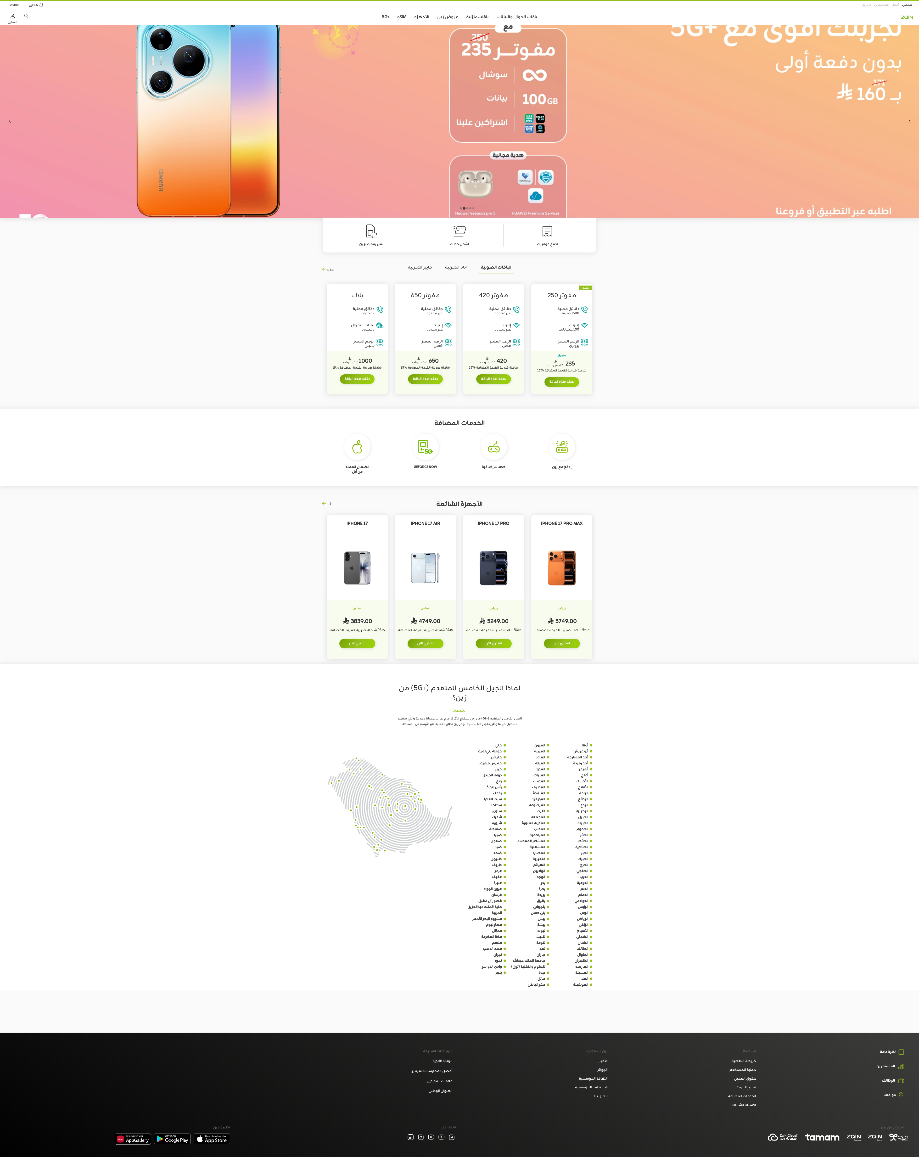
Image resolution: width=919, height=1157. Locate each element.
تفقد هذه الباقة (561, 382)
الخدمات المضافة (742, 1096)
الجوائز (603, 1070)
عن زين (866, 5)
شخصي (907, 5)
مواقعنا (890, 1095)
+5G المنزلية (456, 267)
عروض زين (447, 17)
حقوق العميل (745, 1079)
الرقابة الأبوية (442, 1061)
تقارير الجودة (746, 1087)
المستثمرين (881, 5)
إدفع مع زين (562, 467)
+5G (385, 17)
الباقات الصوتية (496, 267)
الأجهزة (421, 17)
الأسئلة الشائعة (744, 1105)
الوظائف (888, 1080)
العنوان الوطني (440, 1091)
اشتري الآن (562, 643)
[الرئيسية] (907, 17)
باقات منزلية (477, 17)
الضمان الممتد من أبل (357, 469)
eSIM (401, 17)
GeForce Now (425, 467)
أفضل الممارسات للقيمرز (432, 1071)
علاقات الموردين (439, 1081)
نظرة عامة (888, 1052)
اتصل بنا (601, 1096)
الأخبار (603, 1061)
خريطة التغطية (744, 1061)
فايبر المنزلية (420, 267)
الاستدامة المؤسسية (591, 1087)
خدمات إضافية (493, 467)
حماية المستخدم (742, 1070)
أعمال (895, 5)
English (14, 5)
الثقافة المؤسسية (593, 1079)
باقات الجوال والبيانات (517, 17)
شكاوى (33, 5)
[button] (26, 16)
